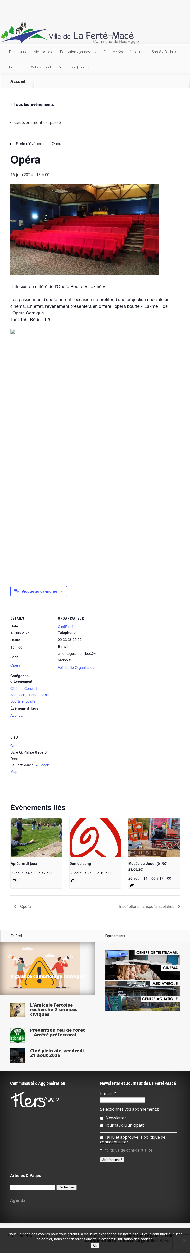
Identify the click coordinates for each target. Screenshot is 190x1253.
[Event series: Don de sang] (73, 880)
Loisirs (45, 694)
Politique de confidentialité (127, 1150)
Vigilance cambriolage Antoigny (47, 976)
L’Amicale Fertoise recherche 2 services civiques (53, 1009)
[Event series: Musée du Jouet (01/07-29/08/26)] (132, 885)
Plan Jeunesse (80, 67)
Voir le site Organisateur (76, 667)
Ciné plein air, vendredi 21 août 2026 (57, 1053)
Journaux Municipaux (125, 1125)
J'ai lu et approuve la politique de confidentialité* (132, 1139)
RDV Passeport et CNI (45, 67)
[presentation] (36, 837)
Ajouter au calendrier (39, 591)
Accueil (17, 81)
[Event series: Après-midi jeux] (14, 880)
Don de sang (80, 863)
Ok (95, 1245)
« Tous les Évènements (32, 104)
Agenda (16, 715)
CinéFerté (65, 626)
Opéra (15, 665)
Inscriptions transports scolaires (147, 906)
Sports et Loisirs (23, 701)
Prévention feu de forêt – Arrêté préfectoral (57, 1032)
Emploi (14, 67)
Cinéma (16, 688)
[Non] (183, 1240)
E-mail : (108, 1093)
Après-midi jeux (24, 863)
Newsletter (115, 1117)
